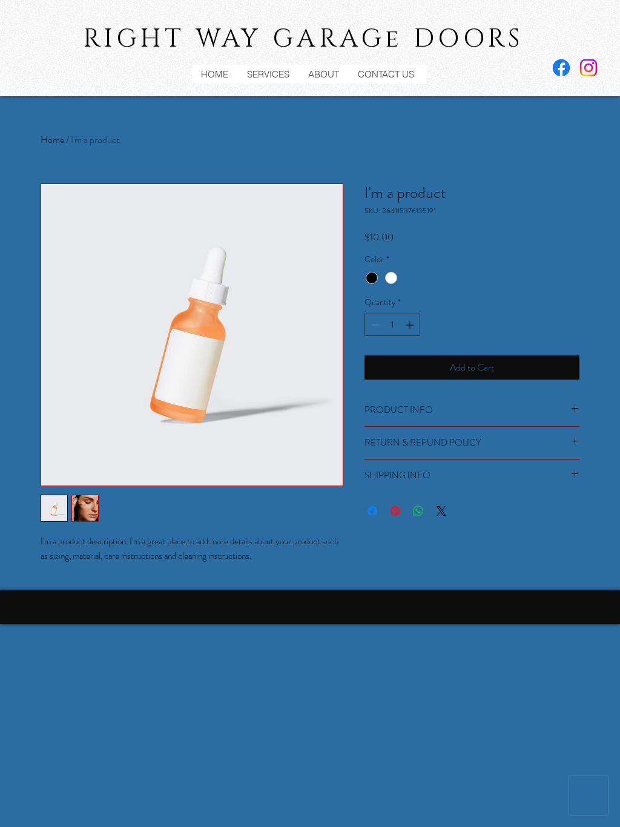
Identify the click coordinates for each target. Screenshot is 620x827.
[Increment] (410, 324)
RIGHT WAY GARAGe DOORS (303, 39)
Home (52, 140)
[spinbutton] (392, 324)
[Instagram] (588, 67)
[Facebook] (561, 67)
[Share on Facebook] (372, 511)
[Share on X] (441, 511)
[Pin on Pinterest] (395, 511)
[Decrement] (373, 324)
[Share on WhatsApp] (418, 511)
